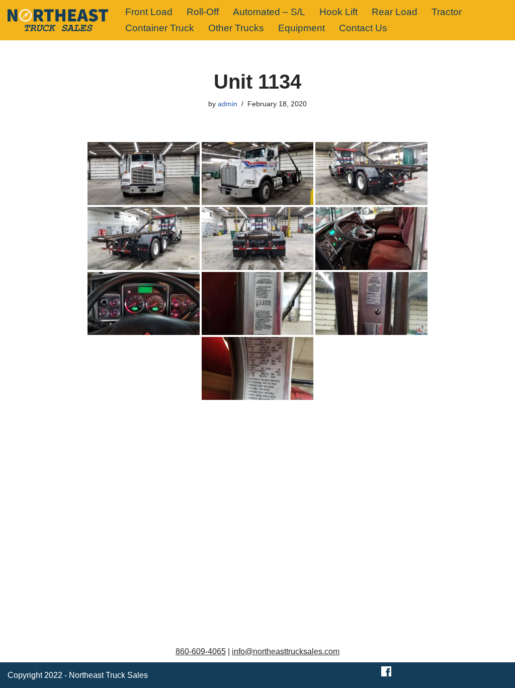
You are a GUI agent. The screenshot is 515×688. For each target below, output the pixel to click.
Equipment (301, 28)
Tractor (447, 12)
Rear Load (394, 12)
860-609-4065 (201, 651)
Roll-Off (203, 12)
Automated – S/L (269, 12)
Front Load (149, 12)
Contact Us (363, 28)
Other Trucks (236, 28)
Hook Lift (338, 12)
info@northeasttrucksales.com (285, 651)
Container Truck (159, 28)
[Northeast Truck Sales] (58, 20)
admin (227, 104)
